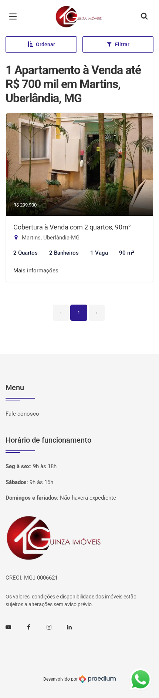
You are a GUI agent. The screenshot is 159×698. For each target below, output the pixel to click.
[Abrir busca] (144, 16)
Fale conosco (22, 413)
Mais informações (35, 270)
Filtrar (122, 44)
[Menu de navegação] (15, 16)
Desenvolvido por (61, 679)
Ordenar (45, 44)
